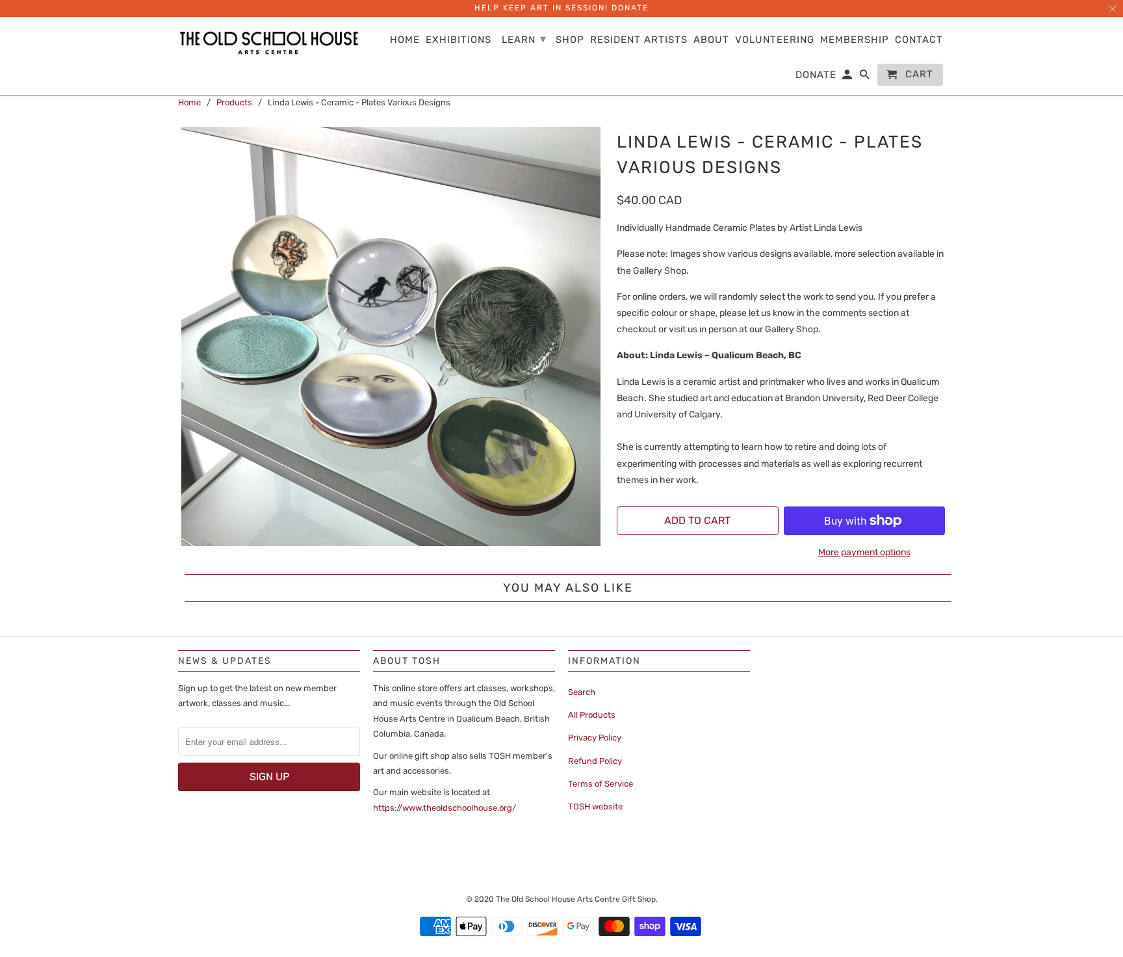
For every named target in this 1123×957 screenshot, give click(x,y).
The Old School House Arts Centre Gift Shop (576, 899)
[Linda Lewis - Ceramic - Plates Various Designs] (390, 336)
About (711, 40)
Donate (815, 75)
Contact (919, 40)
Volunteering (774, 40)
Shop (570, 40)
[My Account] (848, 77)
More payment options (864, 552)
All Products (591, 715)
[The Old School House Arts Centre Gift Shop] (269, 43)
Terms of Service (600, 784)
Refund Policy (595, 761)
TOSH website (595, 806)
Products (234, 102)
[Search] (865, 77)
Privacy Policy (594, 737)
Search (581, 692)
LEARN (524, 39)
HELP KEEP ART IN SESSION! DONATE (561, 7)
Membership (854, 40)
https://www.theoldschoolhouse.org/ (444, 808)
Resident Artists (639, 40)
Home (189, 102)
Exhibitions (458, 40)
